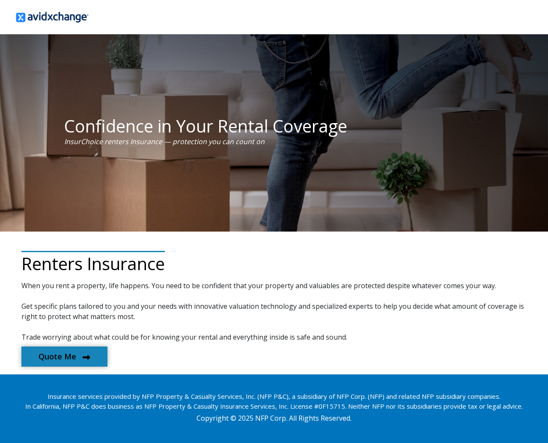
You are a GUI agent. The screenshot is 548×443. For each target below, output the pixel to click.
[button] (64, 357)
